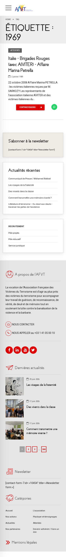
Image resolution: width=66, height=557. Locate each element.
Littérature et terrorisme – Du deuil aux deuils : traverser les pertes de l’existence (30, 205)
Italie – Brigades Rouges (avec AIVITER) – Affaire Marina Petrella (29, 64)
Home (8, 19)
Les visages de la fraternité (21, 185)
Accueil (9, 510)
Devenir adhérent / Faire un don (46, 530)
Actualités (10, 523)
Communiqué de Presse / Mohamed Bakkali (29, 178)
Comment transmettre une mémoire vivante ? (30, 197)
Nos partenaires (13, 529)
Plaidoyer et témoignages (45, 516)
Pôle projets (13, 233)
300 (43, 449)
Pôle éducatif (14, 239)
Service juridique (16, 245)
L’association (39, 510)
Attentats (15, 50)
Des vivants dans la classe (21, 191)
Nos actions (11, 516)
